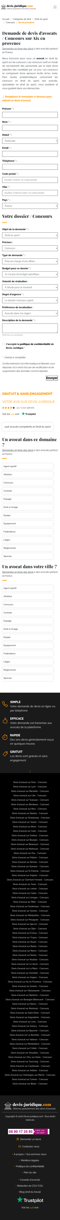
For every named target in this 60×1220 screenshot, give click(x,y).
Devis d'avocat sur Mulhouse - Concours (30, 849)
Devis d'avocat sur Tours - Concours (30, 884)
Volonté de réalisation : (15, 281)
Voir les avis (11, 414)
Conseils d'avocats (30, 1179)
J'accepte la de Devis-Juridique (30, 346)
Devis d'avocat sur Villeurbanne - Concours (30, 990)
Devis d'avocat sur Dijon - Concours (30, 928)
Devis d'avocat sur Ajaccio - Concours (30, 924)
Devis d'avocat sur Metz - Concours (30, 902)
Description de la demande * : (18, 320)
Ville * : (6, 187)
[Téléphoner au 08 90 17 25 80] (29, 1131)
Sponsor (7, 556)
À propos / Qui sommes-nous (30, 1154)
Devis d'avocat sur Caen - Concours (30, 831)
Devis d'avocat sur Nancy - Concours (30, 1004)
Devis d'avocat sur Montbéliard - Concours (30, 1044)
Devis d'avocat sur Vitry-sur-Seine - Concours (30, 1057)
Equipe (6, 515)
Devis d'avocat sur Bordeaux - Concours (30, 804)
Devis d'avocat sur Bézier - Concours (30, 1084)
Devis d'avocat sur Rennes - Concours (30, 862)
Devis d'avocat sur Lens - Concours (30, 1022)
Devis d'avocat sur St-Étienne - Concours (30, 871)
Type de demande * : (13, 255)
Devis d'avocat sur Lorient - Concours (30, 888)
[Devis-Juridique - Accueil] (18, 7)
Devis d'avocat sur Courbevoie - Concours (30, 1066)
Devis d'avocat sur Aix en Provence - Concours (30, 982)
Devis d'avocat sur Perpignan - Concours (30, 920)
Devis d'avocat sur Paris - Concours (30, 782)
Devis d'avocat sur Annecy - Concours (30, 1026)
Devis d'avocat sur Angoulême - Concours (30, 1017)
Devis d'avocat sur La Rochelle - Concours (30, 1035)
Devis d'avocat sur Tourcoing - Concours (30, 1061)
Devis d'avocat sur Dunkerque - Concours (30, 906)
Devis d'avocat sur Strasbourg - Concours (30, 818)
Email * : (6, 147)
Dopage (7, 499)
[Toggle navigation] (55, 7)
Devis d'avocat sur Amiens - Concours (30, 986)
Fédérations (9, 531)
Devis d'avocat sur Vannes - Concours (30, 911)
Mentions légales (30, 1160)
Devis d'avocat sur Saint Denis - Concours (30, 1013)
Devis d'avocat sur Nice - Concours (30, 809)
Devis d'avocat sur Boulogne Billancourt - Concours (30, 999)
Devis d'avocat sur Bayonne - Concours (30, 1030)
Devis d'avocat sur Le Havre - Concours (30, 964)
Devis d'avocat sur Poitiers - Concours (30, 857)
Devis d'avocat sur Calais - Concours (30, 893)
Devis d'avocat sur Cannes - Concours (30, 1079)
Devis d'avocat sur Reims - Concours (30, 951)
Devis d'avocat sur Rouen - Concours (30, 942)
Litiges (6, 540)
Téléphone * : (9, 160)
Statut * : (7, 135)
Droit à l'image (10, 507)
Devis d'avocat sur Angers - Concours (30, 977)
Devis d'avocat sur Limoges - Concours (30, 897)
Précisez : (7, 242)
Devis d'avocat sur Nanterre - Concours (30, 995)
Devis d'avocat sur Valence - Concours (30, 1039)
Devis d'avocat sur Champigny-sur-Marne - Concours (30, 1075)
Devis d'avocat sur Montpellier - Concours (30, 915)
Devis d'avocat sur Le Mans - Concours (30, 968)
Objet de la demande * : (15, 229)
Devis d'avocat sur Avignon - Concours (30, 875)
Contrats (7, 491)
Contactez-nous (30, 1146)
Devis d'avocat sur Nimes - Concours (30, 955)
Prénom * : (8, 108)
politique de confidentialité (35, 344)
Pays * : (6, 200)
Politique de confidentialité (30, 1166)
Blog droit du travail (30, 1192)
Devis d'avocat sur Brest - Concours (30, 826)
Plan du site (30, 1172)
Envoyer (52, 378)
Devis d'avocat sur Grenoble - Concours (30, 973)
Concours (8, 482)
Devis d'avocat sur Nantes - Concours (30, 813)
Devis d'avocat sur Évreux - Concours (30, 933)
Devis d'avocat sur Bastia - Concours (30, 946)
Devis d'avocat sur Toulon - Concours (30, 822)
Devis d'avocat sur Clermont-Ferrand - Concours (30, 880)
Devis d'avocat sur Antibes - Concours (30, 1070)
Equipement (9, 523)
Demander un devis (30, 1139)
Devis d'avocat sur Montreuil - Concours (30, 1008)
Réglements (9, 548)
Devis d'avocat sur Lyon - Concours (30, 786)
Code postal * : (10, 173)
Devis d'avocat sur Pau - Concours (30, 853)
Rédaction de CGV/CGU (30, 1185)
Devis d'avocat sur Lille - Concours (30, 795)
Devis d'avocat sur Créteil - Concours (30, 1048)
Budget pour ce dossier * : (16, 268)
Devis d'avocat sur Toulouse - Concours (30, 800)
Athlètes (7, 474)
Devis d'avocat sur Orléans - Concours (30, 835)
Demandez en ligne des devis (17, 48)
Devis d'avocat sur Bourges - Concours (30, 840)
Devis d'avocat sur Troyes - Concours (30, 937)
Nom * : (6, 122)
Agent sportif (9, 466)
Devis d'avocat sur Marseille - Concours (30, 791)
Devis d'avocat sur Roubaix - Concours (30, 959)
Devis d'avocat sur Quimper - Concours (30, 866)
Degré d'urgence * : (13, 294)
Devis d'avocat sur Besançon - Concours (30, 844)
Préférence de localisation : (17, 307)
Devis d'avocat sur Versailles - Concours (30, 1053)
